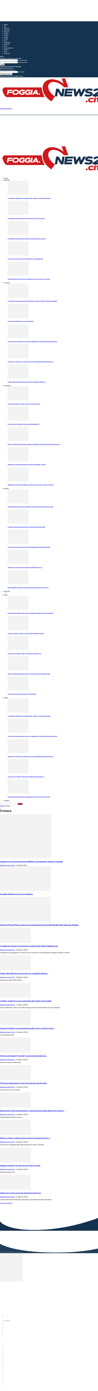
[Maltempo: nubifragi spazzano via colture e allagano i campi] (18, 461)
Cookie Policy (15, 1305)
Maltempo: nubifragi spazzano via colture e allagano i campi (26, 464)
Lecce (5, 40)
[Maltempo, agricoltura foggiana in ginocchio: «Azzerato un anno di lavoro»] (18, 481)
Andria (6, 24)
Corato (6, 37)
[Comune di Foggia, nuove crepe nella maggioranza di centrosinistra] (18, 543)
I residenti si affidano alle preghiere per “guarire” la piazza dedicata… (29, 198)
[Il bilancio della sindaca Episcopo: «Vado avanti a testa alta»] (18, 523)
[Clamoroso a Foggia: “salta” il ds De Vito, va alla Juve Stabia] (18, 650)
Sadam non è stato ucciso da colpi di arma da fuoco (20, 1193)
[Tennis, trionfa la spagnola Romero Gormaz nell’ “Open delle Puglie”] (18, 670)
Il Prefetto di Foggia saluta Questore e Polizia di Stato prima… (27, 238)
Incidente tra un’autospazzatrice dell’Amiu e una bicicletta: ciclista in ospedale (32, 301)
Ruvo (5, 46)
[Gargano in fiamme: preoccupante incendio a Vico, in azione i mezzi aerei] (15, 1025)
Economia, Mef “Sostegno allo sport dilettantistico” (24, 424)
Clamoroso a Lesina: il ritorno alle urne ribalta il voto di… (25, 567)
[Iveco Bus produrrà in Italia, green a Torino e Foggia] (18, 400)
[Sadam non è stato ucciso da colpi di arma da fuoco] (15, 1189)
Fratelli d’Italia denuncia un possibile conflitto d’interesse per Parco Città (30, 506)
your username (22, 60)
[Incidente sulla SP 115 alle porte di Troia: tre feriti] (15, 1162)
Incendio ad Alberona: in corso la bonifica (21, 321)
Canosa (6, 35)
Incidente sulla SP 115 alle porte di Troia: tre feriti (20, 1166)
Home (6, 178)
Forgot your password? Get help (10, 66)
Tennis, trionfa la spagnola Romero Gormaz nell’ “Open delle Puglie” (29, 674)
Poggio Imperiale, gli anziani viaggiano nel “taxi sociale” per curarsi (29, 279)
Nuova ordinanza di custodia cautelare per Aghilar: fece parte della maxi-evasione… (34, 444)
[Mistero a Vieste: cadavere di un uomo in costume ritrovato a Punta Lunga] (15, 1134)
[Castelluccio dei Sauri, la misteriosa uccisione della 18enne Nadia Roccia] (18, 358)
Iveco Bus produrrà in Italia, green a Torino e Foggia (24, 404)
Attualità (7, 180)
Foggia (6, 38)
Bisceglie (6, 31)
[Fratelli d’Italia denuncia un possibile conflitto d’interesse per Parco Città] (18, 503)
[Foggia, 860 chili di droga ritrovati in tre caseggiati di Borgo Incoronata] (18, 378)
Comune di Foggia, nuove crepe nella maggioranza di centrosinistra (29, 547)
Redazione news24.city (7, 865)
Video (6, 697)
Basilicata (7, 29)
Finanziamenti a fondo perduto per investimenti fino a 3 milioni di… (28, 587)
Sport (5, 595)
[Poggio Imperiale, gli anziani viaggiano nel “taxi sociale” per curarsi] (18, 275)
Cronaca (7, 282)
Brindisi (6, 33)
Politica (6, 488)
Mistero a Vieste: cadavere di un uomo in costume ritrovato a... (25, 1138)
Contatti (6, 800)
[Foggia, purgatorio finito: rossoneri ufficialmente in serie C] (18, 629)
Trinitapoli (7, 53)
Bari (5, 26)
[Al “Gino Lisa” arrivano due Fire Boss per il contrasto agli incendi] (18, 255)
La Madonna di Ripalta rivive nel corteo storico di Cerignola (26, 218)
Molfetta (6, 44)
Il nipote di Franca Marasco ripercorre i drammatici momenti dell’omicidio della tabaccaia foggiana (39, 925)
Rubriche (7, 591)
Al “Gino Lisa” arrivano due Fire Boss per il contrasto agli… (26, 259)
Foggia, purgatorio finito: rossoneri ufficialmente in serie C (26, 633)
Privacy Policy (4, 1305)
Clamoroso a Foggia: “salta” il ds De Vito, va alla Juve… (25, 653)
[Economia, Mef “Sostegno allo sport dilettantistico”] (18, 420)
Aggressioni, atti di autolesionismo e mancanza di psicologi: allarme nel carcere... (32, 1111)
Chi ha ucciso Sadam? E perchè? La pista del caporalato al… (26, 776)
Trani (5, 51)
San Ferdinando (8, 48)
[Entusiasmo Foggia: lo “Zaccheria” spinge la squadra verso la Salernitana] (18, 609)
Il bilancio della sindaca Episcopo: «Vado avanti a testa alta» (26, 527)
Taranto (6, 49)
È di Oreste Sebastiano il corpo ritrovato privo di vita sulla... (23, 1083)
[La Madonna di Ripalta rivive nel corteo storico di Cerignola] (18, 214)
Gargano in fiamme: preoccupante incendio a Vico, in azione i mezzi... (27, 1028)
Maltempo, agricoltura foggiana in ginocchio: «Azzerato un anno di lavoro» (31, 484)
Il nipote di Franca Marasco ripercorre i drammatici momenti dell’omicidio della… (33, 341)
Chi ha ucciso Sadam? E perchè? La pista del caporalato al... (23, 1056)
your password (22, 62)
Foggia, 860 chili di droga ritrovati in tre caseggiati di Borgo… (27, 382)
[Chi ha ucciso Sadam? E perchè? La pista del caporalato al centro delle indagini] (18, 773)
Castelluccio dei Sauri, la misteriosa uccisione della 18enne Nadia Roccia (30, 361)
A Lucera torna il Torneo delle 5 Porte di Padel (22, 694)
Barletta (6, 28)
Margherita (7, 42)
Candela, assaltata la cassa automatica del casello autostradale (25, 1001)
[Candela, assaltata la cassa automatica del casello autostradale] (15, 997)
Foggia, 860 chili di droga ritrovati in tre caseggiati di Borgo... (24, 973)
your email (21, 72)
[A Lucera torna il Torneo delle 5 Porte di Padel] (18, 690)
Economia (7, 385)
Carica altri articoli (6, 1203)
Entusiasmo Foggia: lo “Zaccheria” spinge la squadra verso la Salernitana (30, 613)
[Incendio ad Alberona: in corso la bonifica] (18, 317)
